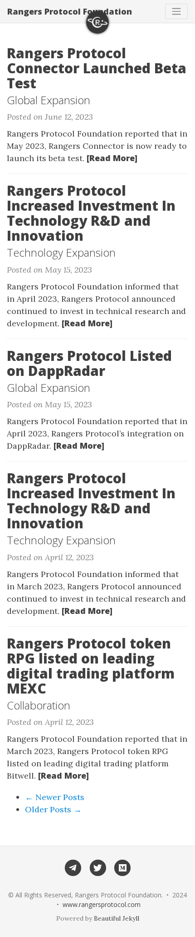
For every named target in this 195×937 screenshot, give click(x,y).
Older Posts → (53, 809)
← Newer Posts (54, 797)
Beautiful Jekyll (116, 918)
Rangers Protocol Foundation (69, 11)
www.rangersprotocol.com (102, 904)
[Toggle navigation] (176, 11)
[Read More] (112, 157)
